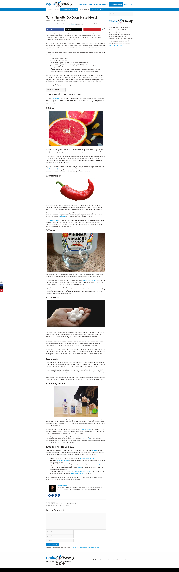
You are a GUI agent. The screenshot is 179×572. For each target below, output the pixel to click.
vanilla (80, 468)
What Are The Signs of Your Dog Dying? (58, 505)
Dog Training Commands (68, 9)
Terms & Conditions (106, 559)
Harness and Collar (97, 9)
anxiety (94, 451)
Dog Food (92, 4)
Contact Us (116, 559)
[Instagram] (56, 495)
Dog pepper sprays (52, 220)
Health (98, 4)
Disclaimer (96, 559)
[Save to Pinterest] (1, 290)
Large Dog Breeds (81, 4)
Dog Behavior (83, 9)
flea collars (86, 439)
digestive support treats (87, 458)
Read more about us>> (116, 45)
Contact (126, 4)
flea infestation (86, 429)
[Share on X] (1, 287)
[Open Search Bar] (131, 4)
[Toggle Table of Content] (62, 89)
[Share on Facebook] (1, 285)
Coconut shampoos (63, 460)
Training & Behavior (116, 4)
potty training (53, 168)
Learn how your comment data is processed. (85, 547)
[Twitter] (52, 495)
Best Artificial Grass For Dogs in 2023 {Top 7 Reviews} (62, 503)
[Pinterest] (59, 495)
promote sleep (95, 464)
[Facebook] (49, 495)
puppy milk (62, 216)
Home (47, 13)
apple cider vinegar (89, 280)
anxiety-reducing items (78, 473)
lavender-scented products (83, 471)
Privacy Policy (88, 559)
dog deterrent (56, 98)
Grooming (105, 4)
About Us (123, 559)
